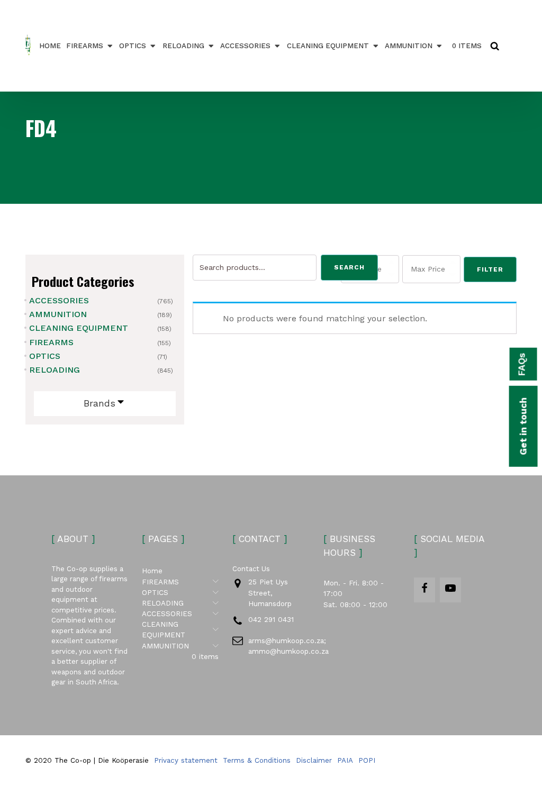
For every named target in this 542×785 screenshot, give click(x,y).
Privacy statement (186, 760)
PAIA (345, 760)
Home (50, 45)
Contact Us (251, 569)
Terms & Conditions (257, 760)
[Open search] (494, 46)
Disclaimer (314, 760)
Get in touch (523, 426)
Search (349, 267)
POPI (366, 760)
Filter (490, 269)
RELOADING (183, 45)
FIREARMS (84, 45)
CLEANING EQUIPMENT (328, 45)
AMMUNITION (408, 45)
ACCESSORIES (245, 45)
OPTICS (132, 45)
